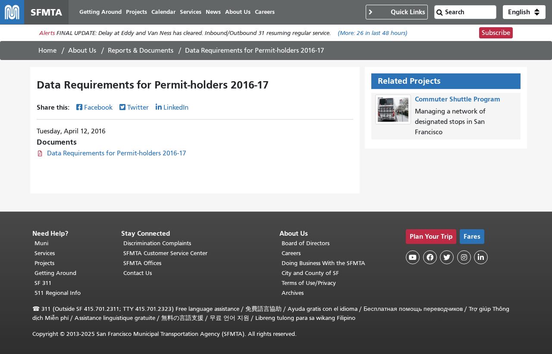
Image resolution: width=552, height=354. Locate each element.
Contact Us (137, 273)
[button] (524, 12)
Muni (41, 243)
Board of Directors (305, 243)
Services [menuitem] (190, 12)
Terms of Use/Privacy (309, 283)
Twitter (138, 107)
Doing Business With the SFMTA (323, 263)
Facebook (98, 107)
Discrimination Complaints (157, 243)
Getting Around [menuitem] (100, 12)
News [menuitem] (213, 12)
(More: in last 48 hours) (373, 33)
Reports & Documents (140, 50)
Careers (291, 253)
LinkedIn (175, 107)
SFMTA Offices (142, 263)
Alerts (47, 33)
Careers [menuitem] (265, 12)
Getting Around (55, 273)
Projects (44, 263)
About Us (82, 50)
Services (44, 253)
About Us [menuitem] (238, 12)
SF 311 (43, 283)
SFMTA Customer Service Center (165, 253)
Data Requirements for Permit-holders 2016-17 (116, 153)
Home (47, 50)
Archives (293, 293)
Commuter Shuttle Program (457, 99)
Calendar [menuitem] (163, 12)
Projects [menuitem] (136, 12)
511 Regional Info (57, 293)
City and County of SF (310, 273)
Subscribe (496, 33)
